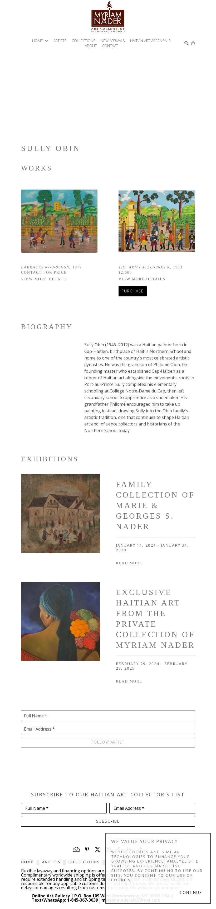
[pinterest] (87, 849)
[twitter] (97, 849)
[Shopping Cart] (193, 43)
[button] (40, 40)
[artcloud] (76, 849)
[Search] (186, 43)
